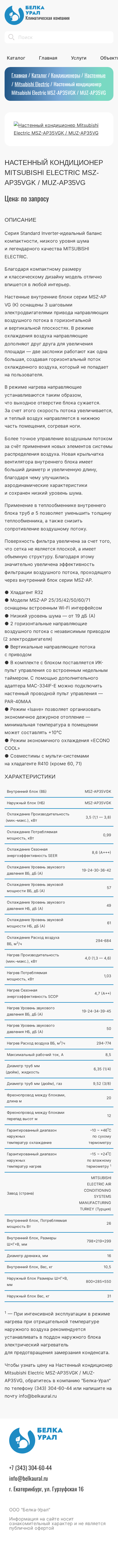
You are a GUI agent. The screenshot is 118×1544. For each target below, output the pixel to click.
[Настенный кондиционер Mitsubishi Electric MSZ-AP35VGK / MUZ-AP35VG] (59, 129)
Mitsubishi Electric (32, 84)
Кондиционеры (65, 75)
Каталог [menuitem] (16, 58)
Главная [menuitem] (48, 58)
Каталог (39, 75)
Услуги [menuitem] (78, 58)
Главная (19, 75)
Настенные (95, 75)
